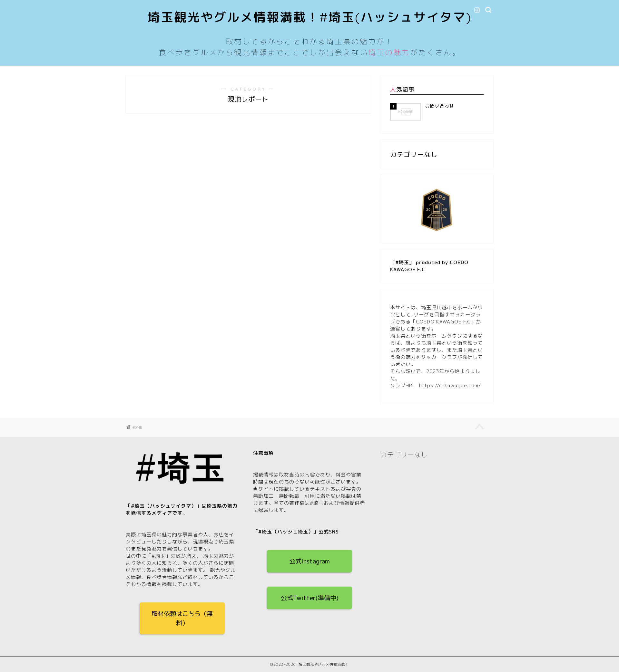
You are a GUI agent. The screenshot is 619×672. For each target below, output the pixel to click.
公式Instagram (309, 561)
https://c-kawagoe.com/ (450, 385)
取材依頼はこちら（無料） (182, 618)
